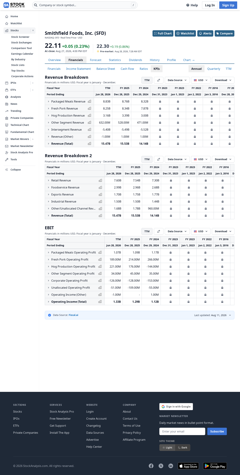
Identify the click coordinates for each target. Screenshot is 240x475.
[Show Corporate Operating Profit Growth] (48, 280)
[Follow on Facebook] (151, 466)
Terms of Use (131, 426)
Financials (76, 60)
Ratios (144, 69)
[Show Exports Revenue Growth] (48, 194)
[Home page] (14, 5)
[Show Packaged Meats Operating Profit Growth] (48, 252)
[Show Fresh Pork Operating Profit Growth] (48, 259)
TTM (229, 69)
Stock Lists (17, 65)
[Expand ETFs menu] (32, 90)
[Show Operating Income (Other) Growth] (48, 294)
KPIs (157, 69)
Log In (210, 5)
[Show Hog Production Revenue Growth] (48, 115)
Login (90, 411)
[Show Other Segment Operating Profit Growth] (48, 273)
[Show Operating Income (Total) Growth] (48, 301)
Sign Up (228, 5)
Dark (184, 447)
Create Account (96, 419)
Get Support (58, 426)
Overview (54, 60)
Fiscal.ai (73, 315)
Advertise (92, 440)
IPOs (16, 419)
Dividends (135, 60)
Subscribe (217, 431)
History (155, 60)
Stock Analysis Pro (62, 411)
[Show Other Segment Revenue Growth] (48, 122)
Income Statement (78, 69)
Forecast (95, 60)
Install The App (59, 433)
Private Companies (25, 433)
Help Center (94, 447)
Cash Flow (127, 69)
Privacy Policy (132, 433)
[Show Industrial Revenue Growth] (48, 201)
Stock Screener (20, 36)
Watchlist (187, 33)
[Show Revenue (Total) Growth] (48, 143)
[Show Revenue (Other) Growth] (48, 136)
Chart (187, 60)
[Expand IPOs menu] (32, 83)
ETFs (16, 426)
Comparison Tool (21, 48)
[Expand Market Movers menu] (32, 139)
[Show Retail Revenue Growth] (48, 180)
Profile (171, 60)
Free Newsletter (60, 419)
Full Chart (165, 33)
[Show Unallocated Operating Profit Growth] (48, 287)
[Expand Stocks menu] (32, 30)
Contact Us (130, 419)
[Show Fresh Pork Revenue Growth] (48, 108)
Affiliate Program (134, 440)
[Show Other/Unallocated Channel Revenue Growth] (48, 208)
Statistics (115, 60)
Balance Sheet (105, 69)
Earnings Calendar (22, 53)
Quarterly (213, 69)
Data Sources (95, 433)
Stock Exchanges (21, 42)
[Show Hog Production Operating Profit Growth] (48, 266)
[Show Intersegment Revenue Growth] (48, 129)
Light (169, 447)
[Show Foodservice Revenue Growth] (48, 187)
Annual (196, 69)
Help (194, 5)
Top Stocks (17, 70)
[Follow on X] (161, 466)
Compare (226, 33)
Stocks (17, 411)
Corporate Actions (22, 76)
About (127, 411)
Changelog (93, 426)
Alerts (207, 33)
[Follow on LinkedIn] (171, 466)
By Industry (18, 59)
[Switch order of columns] (158, 80)
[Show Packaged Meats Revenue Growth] (48, 101)
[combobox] (85, 5)
